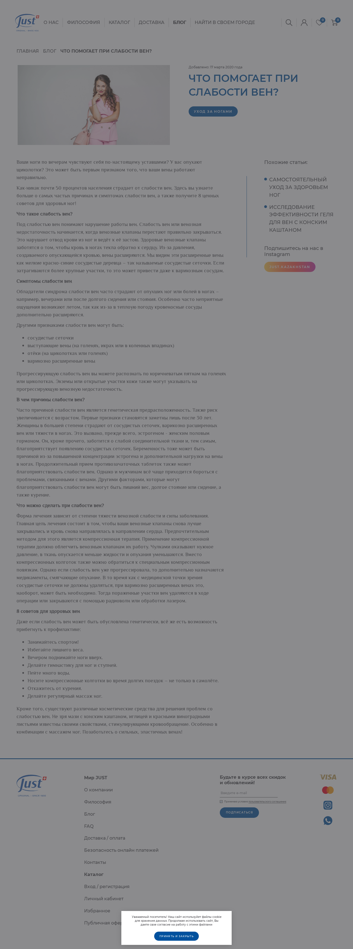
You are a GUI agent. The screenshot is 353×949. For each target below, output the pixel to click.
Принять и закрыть (176, 936)
